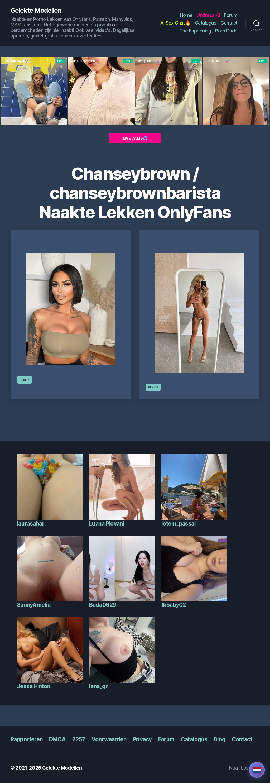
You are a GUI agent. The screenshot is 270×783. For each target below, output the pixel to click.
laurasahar (30, 523)
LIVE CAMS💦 (135, 138)
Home (186, 15)
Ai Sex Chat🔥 (175, 23)
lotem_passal (178, 523)
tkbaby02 (173, 604)
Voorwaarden (109, 739)
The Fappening (195, 31)
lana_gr (98, 686)
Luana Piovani (106, 523)
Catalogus (205, 23)
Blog (219, 739)
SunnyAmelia (34, 604)
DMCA (57, 739)
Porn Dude (226, 31)
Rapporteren (27, 739)
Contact (229, 23)
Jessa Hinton (33, 686)
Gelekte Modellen (36, 10)
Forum (231, 15)
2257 (78, 739)
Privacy (142, 739)
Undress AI (208, 15)
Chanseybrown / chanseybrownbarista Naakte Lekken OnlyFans (135, 192)
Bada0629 (102, 604)
